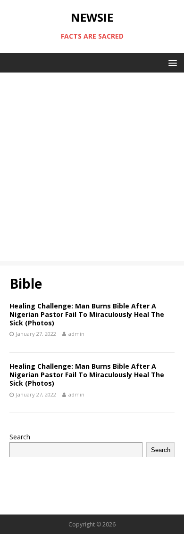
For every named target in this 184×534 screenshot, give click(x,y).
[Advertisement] (92, 169)
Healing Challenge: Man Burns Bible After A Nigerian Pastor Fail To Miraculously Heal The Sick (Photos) (86, 314)
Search (19, 436)
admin (76, 333)
